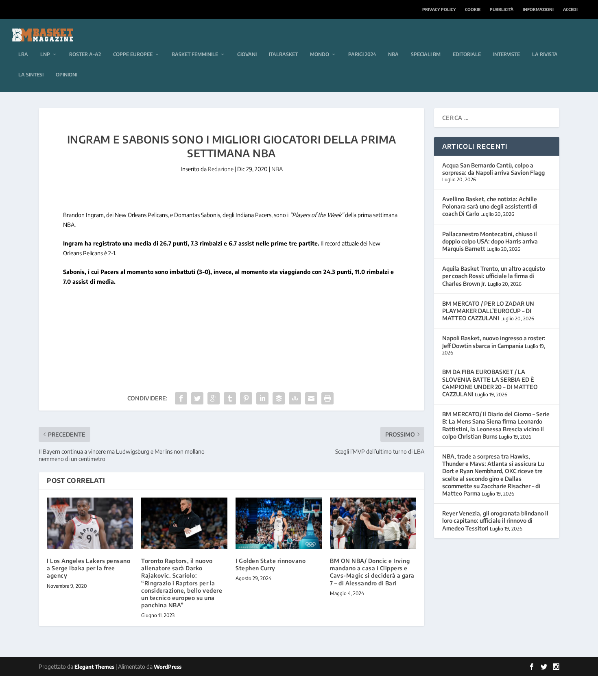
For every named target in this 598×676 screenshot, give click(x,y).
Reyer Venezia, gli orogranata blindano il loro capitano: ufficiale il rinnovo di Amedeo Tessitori (495, 520)
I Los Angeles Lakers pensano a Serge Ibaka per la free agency (88, 568)
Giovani (247, 54)
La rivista (545, 54)
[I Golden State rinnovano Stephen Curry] (279, 523)
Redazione (221, 168)
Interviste (506, 54)
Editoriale (467, 54)
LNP (45, 54)
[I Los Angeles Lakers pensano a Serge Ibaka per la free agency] (90, 523)
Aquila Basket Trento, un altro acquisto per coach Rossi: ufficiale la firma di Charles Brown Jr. (493, 276)
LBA (23, 54)
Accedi (570, 9)
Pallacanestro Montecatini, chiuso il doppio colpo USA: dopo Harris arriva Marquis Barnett (490, 241)
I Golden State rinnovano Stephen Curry (271, 564)
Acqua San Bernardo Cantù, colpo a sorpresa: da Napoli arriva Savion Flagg (493, 169)
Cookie (472, 9)
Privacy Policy (439, 9)
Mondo (319, 54)
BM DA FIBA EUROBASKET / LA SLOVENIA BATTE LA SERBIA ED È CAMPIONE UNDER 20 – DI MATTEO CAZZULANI (490, 383)
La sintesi (31, 75)
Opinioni (66, 75)
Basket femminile (195, 54)
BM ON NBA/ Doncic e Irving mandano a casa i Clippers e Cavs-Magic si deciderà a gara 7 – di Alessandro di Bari (372, 572)
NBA (393, 54)
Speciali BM (426, 54)
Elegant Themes (94, 666)
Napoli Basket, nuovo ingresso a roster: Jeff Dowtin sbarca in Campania (494, 342)
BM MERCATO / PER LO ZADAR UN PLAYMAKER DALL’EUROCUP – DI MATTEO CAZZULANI (488, 311)
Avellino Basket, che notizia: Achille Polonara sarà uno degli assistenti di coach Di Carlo (489, 206)
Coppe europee (133, 54)
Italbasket (283, 54)
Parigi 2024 (362, 54)
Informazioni (538, 9)
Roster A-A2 (85, 54)
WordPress (167, 666)
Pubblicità (501, 9)
